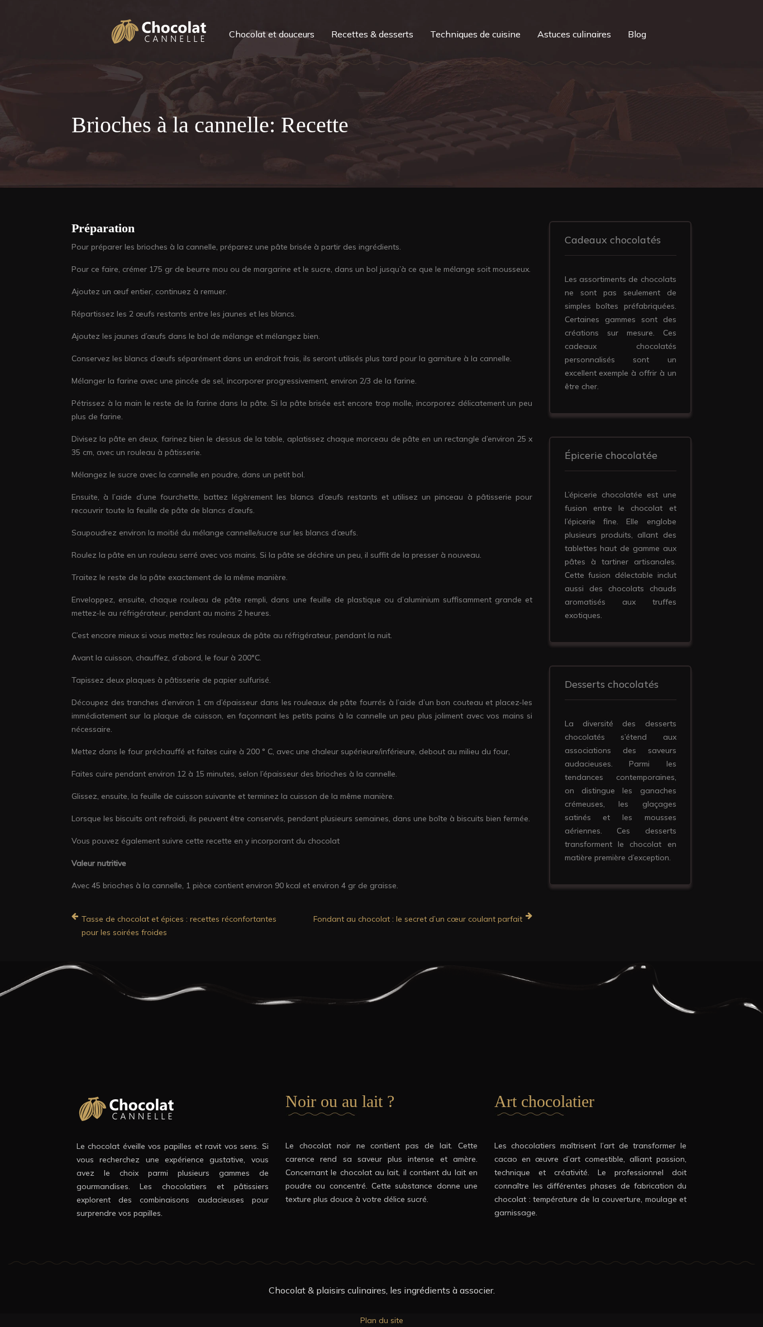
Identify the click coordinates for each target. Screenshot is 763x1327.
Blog (637, 34)
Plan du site (381, 1320)
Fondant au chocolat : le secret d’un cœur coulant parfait (417, 919)
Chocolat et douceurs (271, 34)
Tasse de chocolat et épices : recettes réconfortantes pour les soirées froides (179, 925)
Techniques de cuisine (475, 34)
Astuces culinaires (574, 34)
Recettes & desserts (372, 34)
